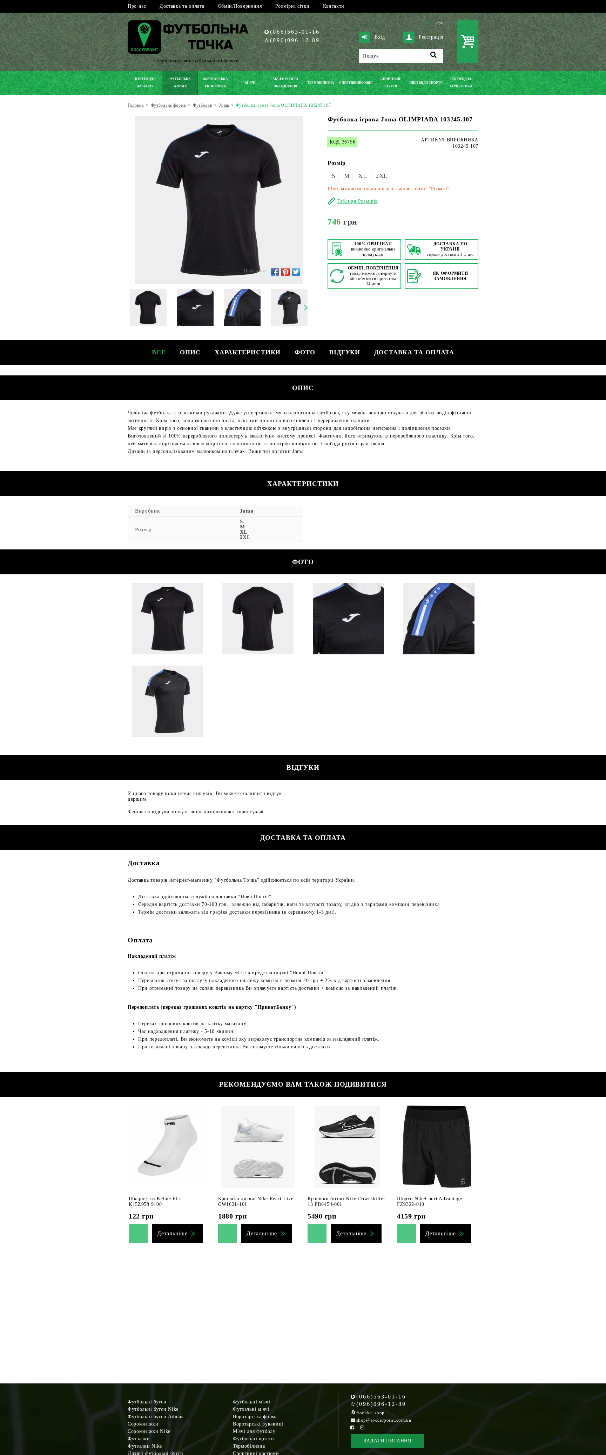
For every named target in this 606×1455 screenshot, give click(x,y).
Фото (305, 352)
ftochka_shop (370, 1412)
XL (362, 175)
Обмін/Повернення (240, 6)
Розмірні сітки (292, 6)
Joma (247, 511)
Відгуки (344, 352)
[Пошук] (433, 56)
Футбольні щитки (253, 1438)
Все (159, 352)
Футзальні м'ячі (251, 1409)
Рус (439, 22)
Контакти (334, 6)
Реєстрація (431, 37)
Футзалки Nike (145, 1446)
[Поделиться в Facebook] (275, 272)
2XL (382, 175)
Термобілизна (249, 1446)
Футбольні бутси (147, 1401)
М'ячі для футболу (254, 1431)
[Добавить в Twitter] (296, 272)
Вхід (380, 37)
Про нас (137, 6)
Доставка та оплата (182, 6)
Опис (190, 352)
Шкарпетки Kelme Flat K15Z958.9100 (155, 1201)
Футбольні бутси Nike (153, 1409)
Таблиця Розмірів (357, 201)
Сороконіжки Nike (149, 1431)
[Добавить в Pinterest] (285, 272)
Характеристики (248, 352)
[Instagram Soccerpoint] (362, 1427)
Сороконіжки (143, 1424)
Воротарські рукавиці (258, 1424)
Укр (429, 22)
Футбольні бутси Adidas (155, 1416)
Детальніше (172, 1233)
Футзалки (139, 1438)
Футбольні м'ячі (251, 1401)
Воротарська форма (255, 1416)
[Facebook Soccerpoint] (352, 1427)
